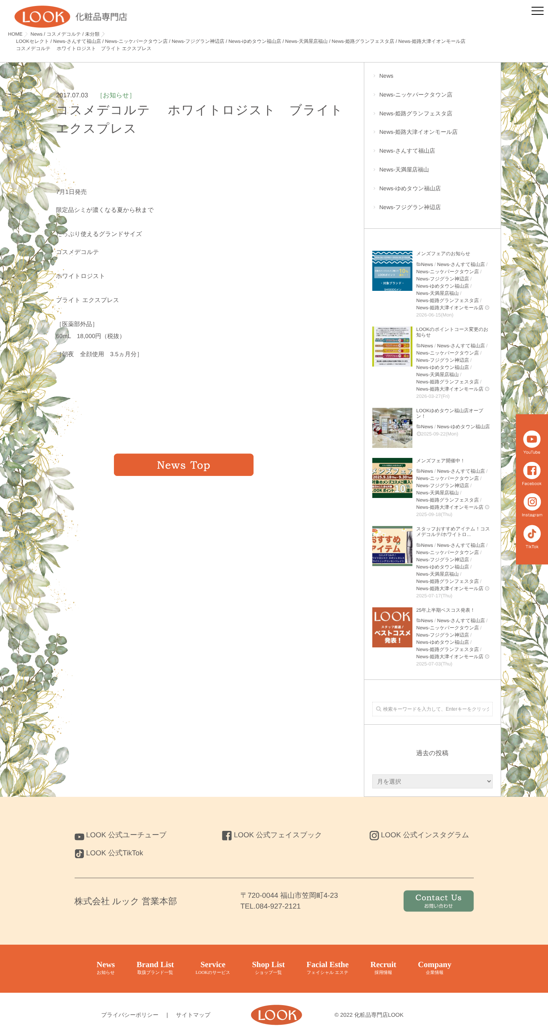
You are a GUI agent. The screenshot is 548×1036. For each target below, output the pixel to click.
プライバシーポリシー (129, 1015)
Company (434, 967)
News (387, 76)
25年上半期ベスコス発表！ (445, 610)
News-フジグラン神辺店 (410, 207)
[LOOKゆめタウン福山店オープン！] (392, 428)
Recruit (383, 967)
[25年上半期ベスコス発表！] (392, 627)
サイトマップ (193, 1015)
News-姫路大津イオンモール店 (419, 132)
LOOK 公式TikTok (114, 853)
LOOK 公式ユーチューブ (126, 835)
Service (212, 967)
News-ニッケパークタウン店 (416, 94)
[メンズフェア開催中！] (392, 478)
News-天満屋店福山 (404, 169)
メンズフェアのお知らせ (443, 253)
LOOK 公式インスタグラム (425, 835)
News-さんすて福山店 (407, 150)
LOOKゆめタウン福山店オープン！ (449, 413)
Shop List (268, 967)
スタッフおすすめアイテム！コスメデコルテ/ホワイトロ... (453, 531)
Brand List (155, 967)
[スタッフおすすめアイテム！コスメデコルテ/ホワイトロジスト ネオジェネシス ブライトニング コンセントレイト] (392, 546)
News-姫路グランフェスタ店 (416, 113)
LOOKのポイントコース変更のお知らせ (452, 332)
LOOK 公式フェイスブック (278, 835)
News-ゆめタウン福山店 (410, 188)
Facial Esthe (327, 967)
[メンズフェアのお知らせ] (392, 271)
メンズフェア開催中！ (440, 461)
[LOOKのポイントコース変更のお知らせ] (392, 347)
